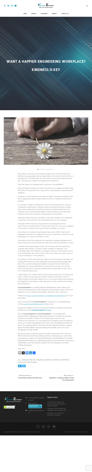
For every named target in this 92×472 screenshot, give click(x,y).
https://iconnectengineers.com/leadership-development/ (46, 296)
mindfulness (65, 360)
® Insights (48, 310)
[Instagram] (12, 5)
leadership (56, 360)
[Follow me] (22, 366)
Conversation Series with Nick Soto (30, 378)
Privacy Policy (84, 431)
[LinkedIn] (8, 5)
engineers (48, 360)
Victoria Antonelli (46, 169)
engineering (40, 360)
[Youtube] (15, 5)
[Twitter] (5, 5)
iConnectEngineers (38, 310)
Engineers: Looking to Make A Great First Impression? (61, 379)
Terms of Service (75, 431)
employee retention (29, 360)
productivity (22, 362)
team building (32, 362)
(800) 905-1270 (32, 403)
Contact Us (66, 431)
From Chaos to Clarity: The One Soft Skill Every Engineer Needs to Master (56, 403)
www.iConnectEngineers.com (33, 304)
